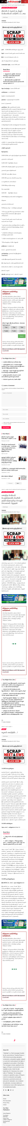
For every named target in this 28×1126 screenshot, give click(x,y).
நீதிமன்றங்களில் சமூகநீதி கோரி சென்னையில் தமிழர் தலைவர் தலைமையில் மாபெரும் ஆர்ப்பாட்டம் (13, 81)
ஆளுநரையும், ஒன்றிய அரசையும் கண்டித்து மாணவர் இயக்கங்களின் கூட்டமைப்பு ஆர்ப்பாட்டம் (12, 75)
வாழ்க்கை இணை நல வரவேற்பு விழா (12, 362)
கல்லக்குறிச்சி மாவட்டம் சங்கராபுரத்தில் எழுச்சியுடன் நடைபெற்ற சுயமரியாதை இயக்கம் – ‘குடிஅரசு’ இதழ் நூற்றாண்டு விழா (13, 366)
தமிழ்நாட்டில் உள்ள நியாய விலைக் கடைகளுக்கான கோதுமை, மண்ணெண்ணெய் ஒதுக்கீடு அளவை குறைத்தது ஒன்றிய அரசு (13, 712)
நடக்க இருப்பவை (13, 7)
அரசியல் (3, 729)
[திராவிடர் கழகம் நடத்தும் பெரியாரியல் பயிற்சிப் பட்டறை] (22, 438)
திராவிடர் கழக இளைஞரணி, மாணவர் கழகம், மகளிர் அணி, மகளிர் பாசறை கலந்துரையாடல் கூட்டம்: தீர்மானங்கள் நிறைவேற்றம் (13, 684)
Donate (22, 336)
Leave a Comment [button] (6, 1033)
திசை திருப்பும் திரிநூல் (7, 476)
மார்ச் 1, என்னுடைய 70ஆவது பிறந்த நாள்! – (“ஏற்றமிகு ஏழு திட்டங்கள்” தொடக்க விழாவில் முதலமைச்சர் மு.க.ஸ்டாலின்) (14, 842)
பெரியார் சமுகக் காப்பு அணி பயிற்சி (12, 379)
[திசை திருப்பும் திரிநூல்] (22, 477)
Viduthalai (4, 20)
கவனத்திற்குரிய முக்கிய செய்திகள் (12, 1021)
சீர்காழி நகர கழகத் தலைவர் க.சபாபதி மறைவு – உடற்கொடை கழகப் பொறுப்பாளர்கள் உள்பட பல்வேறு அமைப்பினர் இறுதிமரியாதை (9, 448)
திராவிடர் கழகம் (5, 7)
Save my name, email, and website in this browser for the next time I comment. (14, 423)
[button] (3, 2)
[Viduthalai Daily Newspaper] (14, 1)
